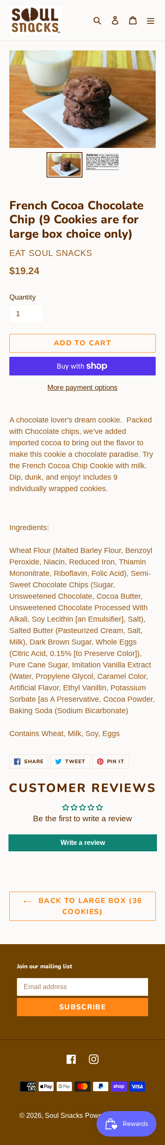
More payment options (82, 388)
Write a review (82, 842)
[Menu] (151, 20)
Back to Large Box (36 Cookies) (89, 906)
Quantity (22, 297)
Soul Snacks (64, 1115)
